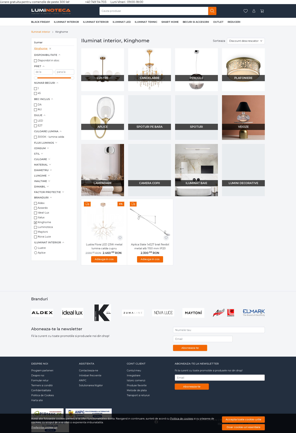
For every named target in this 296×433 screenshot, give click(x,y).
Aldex (41, 203)
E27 (40, 125)
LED (40, 120)
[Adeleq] (224, 319)
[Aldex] (42, 319)
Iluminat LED (122, 21)
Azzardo (43, 207)
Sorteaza (219, 40)
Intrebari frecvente (90, 375)
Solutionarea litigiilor (91, 385)
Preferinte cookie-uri (44, 427)
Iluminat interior (66, 21)
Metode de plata (137, 390)
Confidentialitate (41, 390)
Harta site (37, 400)
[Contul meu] (253, 11)
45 (39, 93)
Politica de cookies (181, 418)
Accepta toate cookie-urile (243, 419)
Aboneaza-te (190, 347)
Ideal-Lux (43, 212)
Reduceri (234, 21)
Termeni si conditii (42, 385)
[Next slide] (261, 312)
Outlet (218, 21)
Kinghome (40, 48)
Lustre (42, 247)
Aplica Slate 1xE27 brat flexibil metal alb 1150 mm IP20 (150, 246)
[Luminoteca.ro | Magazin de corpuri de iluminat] (51, 11)
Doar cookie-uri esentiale (243, 427)
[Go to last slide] (34, 312)
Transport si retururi (138, 395)
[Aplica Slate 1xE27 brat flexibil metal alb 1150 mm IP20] (150, 222)
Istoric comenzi (136, 380)
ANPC (82, 380)
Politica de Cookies (42, 395)
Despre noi (37, 375)
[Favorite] (245, 11)
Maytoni (43, 231)
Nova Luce (44, 236)
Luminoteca (45, 227)
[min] (43, 72)
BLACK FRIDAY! (40, 21)
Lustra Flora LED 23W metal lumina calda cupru (104, 246)
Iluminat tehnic (146, 21)
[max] (65, 72)
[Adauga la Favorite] (120, 237)
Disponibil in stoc (48, 60)
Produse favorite (137, 385)
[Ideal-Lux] (72, 319)
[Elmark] (254, 319)
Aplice (42, 252)
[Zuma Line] (133, 319)
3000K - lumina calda (51, 136)
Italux (41, 217)
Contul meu (134, 370)
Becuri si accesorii (196, 21)
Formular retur (39, 380)
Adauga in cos (104, 259)
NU (40, 109)
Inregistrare (133, 375)
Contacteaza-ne (88, 370)
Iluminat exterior (96, 21)
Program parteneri (42, 370)
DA (39, 104)
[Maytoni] (193, 319)
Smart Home (170, 21)
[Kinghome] (103, 319)
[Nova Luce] (163, 319)
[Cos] (262, 11)
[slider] (36, 78)
